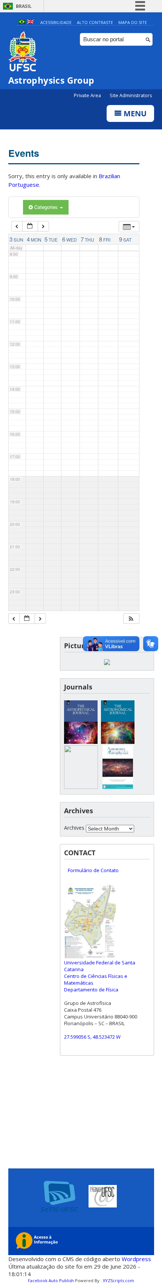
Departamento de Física (91, 989)
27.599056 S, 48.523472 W (92, 1036)
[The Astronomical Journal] (118, 741)
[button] (131, 619)
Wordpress (136, 1259)
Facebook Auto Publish (51, 1280)
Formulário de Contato (93, 870)
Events (23, 153)
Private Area (88, 95)
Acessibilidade (56, 22)
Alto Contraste (95, 22)
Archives (74, 827)
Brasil (24, 6)
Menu (134, 113)
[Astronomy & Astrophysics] (118, 786)
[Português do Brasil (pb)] (21, 22)
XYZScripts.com (118, 1280)
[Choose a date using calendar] (30, 226)
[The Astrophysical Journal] (81, 741)
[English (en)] (30, 22)
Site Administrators (131, 95)
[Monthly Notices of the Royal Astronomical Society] (81, 786)
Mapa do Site (132, 22)
